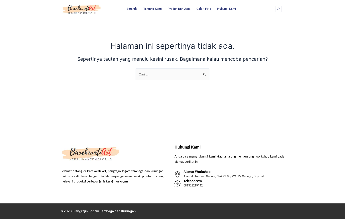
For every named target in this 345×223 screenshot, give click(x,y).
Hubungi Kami (226, 9)
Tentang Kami (152, 9)
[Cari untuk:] (172, 74)
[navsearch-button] (279, 9)
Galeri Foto (203, 9)
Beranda (132, 9)
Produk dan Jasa (179, 9)
